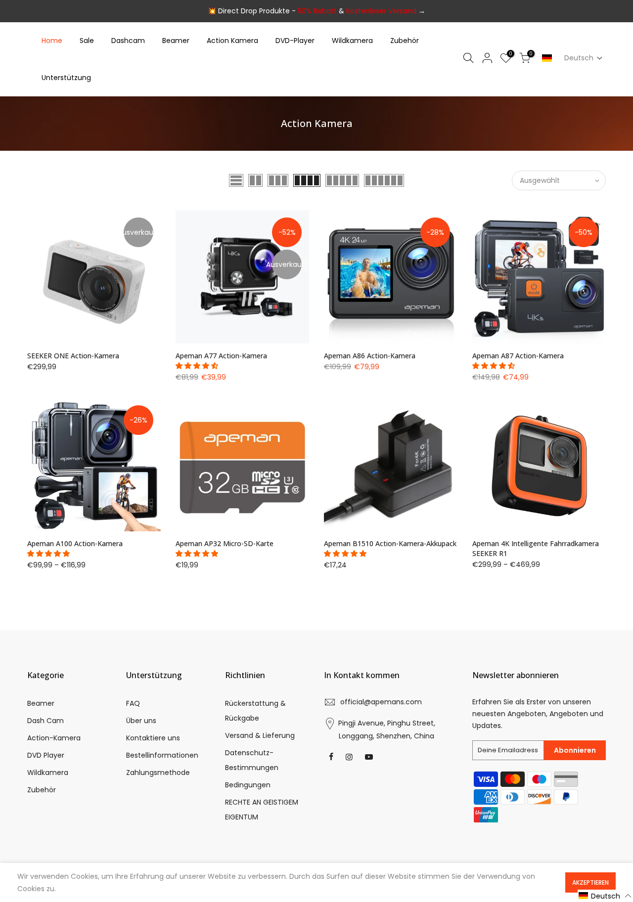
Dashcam (128, 40)
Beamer (175, 40)
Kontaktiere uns (153, 738)
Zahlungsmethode (158, 772)
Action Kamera (232, 40)
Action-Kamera (54, 738)
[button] (583, 58)
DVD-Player (295, 40)
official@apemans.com (381, 702)
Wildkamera (352, 40)
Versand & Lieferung (260, 735)
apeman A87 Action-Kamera (518, 355)
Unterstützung (66, 78)
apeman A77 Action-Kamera (221, 355)
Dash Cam (45, 721)
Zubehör (404, 40)
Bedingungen (248, 785)
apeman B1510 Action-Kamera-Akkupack (390, 543)
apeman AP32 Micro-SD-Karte (224, 543)
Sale (87, 40)
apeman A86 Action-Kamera (369, 355)
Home (52, 40)
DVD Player (45, 755)
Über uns (141, 721)
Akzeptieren (590, 882)
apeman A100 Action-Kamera (75, 543)
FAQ (133, 703)
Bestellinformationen (162, 755)
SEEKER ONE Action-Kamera (73, 355)
